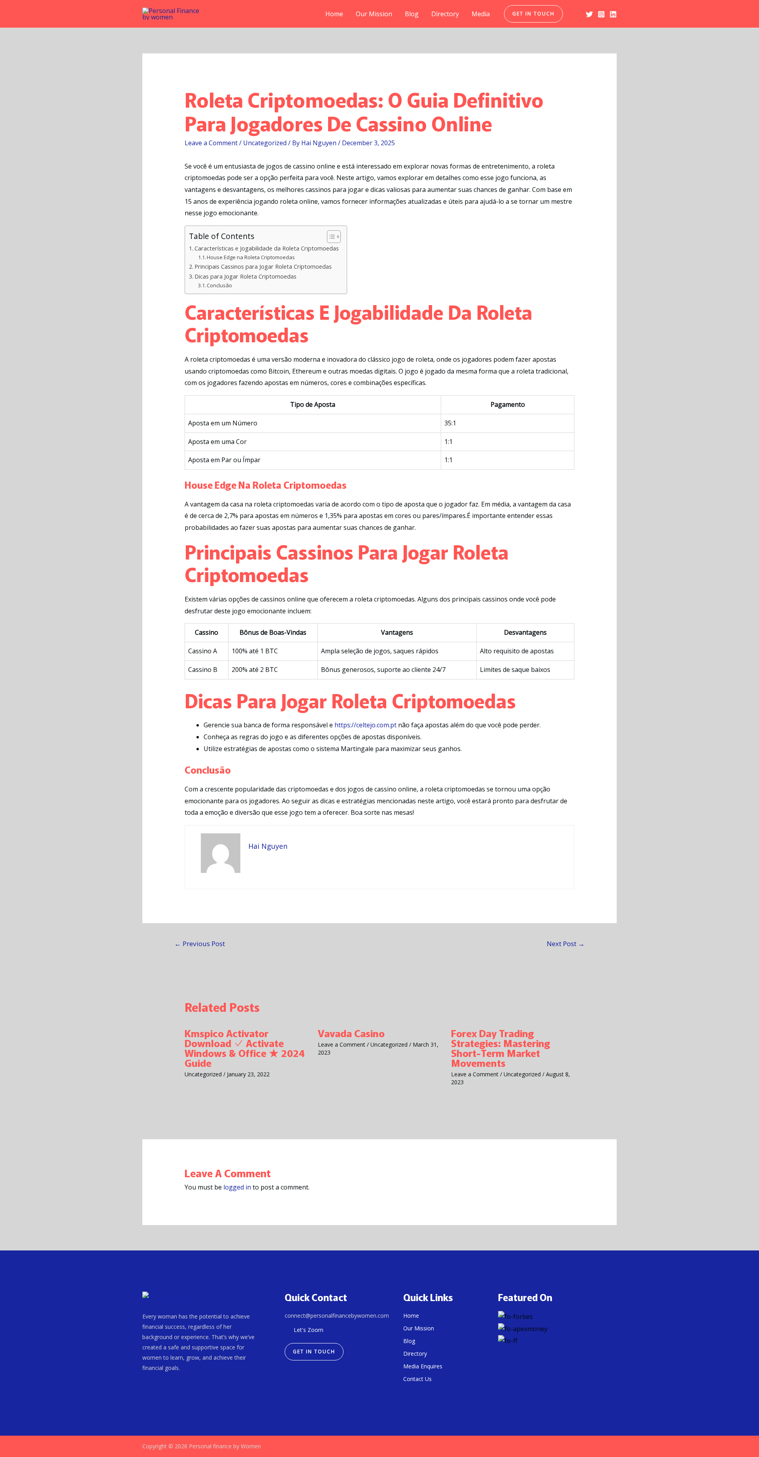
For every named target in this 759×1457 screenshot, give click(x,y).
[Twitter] (589, 14)
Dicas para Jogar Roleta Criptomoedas (245, 276)
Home (334, 13)
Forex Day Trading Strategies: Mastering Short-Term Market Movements (500, 1048)
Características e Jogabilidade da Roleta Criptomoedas (266, 248)
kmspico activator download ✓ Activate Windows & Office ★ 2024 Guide (245, 1048)
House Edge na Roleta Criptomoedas (251, 257)
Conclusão (219, 285)
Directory (445, 13)
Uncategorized (265, 142)
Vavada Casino (351, 1033)
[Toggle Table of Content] (330, 236)
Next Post (566, 943)
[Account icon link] (574, 13)
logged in (237, 1187)
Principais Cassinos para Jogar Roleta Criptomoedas (263, 266)
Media (481, 13)
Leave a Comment (211, 142)
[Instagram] (601, 14)
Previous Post (199, 943)
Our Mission (374, 13)
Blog (412, 13)
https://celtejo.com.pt (365, 725)
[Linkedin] (613, 14)
